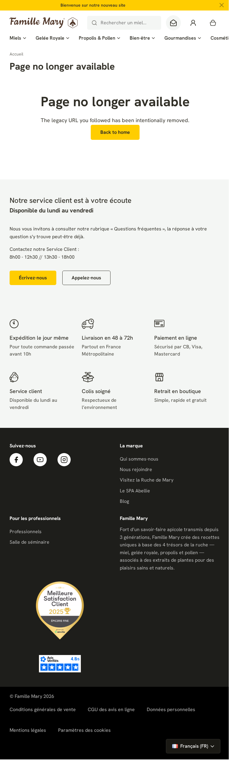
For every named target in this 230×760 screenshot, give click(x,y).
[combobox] (124, 22)
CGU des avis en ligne (111, 709)
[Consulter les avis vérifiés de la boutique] (60, 663)
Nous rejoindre (136, 469)
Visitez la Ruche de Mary (146, 480)
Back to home (115, 132)
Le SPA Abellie (135, 491)
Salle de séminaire (29, 542)
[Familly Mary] (44, 22)
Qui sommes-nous (139, 459)
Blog (124, 501)
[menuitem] (18, 38)
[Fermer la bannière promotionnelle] (221, 5)
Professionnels (26, 531)
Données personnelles (171, 709)
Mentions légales (28, 730)
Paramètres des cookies (84, 730)
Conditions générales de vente (43, 709)
